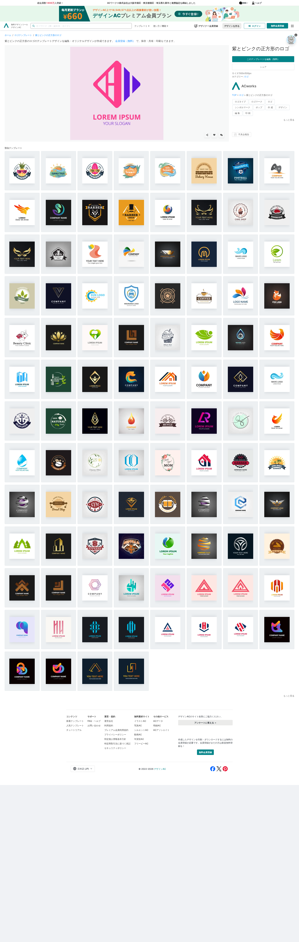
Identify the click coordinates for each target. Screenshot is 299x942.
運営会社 (108, 721)
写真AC (138, 725)
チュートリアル (74, 730)
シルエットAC (141, 730)
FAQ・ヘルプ (94, 721)
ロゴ (246, 76)
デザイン (282, 107)
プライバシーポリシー (115, 734)
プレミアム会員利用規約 (116, 730)
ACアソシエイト (161, 730)
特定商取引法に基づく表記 (117, 743)
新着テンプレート (75, 721)
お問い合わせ (94, 725)
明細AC (157, 725)
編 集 (237, 113)
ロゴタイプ (240, 101)
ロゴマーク (256, 101)
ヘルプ (258, 3)
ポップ (259, 107)
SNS (244, 3)
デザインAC (160, 769)
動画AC (138, 734)
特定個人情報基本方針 (115, 739)
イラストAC (140, 721)
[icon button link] (292, 26)
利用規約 (108, 725)
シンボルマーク (242, 107)
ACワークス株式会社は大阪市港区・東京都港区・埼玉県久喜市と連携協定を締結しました (151, 3)
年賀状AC (139, 739)
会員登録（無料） (125, 40)
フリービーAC (141, 743)
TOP (234, 95)
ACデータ (158, 721)
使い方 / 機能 (159, 26)
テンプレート (140, 26)
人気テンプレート (75, 725)
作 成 (270, 107)
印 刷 (247, 113)
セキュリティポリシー (115, 748)
